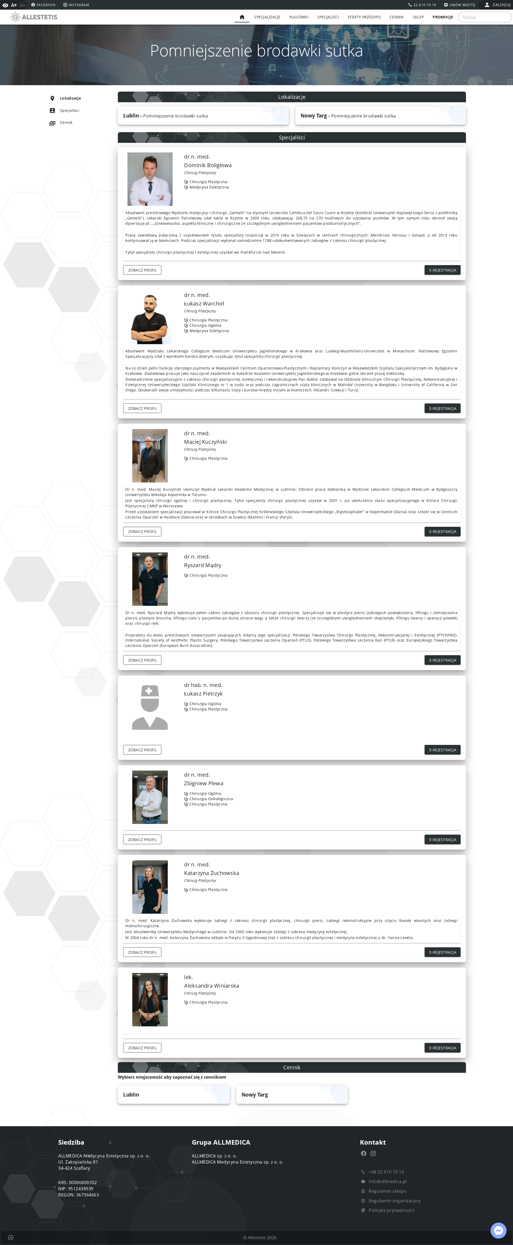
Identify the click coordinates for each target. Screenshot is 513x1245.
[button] (203, 116)
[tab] (242, 17)
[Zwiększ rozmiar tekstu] (14, 5)
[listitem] (74, 98)
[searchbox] (485, 17)
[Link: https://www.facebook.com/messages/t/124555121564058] (499, 1231)
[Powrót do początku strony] (10, 1237)
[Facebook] (363, 1153)
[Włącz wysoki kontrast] (5, 5)
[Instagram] (373, 1153)
